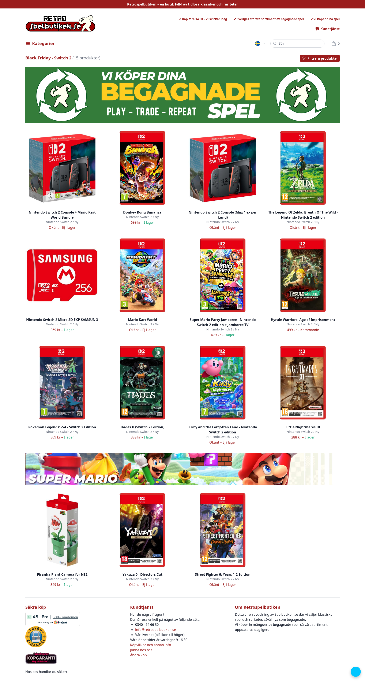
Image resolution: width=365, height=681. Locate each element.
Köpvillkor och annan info (150, 645)
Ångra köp (138, 655)
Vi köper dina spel (326, 19)
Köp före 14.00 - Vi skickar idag (204, 19)
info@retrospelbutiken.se (155, 629)
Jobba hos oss (141, 650)
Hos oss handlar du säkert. (46, 671)
